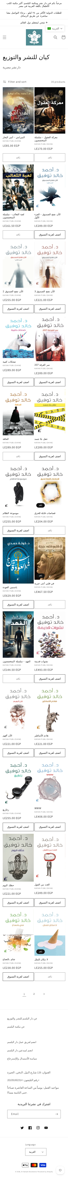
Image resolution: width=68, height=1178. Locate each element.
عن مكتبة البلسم (16, 1026)
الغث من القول (42, 884)
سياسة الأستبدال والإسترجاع (22, 1058)
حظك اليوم (8, 885)
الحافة (6, 439)
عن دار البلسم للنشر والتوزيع (22, 1018)
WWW (37, 808)
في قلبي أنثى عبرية (44, 583)
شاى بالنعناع (9, 959)
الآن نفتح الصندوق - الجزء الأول (47, 216)
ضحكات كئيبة (9, 361)
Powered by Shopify (45, 1172)
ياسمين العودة (10, 587)
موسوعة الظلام (10, 513)
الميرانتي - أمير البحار (14, 137)
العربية (32, 1151)
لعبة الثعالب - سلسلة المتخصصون (13, 216)
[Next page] (44, 994)
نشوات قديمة (41, 661)
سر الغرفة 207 (42, 364)
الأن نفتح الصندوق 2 (13, 291)
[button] (5, 37)
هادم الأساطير (41, 735)
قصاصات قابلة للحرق (44, 513)
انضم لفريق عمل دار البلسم (21, 1042)
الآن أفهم (7, 735)
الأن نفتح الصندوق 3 (44, 291)
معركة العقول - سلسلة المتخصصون (46, 139)
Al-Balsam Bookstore (29, 1172)
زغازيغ (6, 809)
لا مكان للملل (41, 959)
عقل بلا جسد (41, 439)
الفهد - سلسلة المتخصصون (16, 661)
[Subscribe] (57, 1114)
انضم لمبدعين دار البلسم (20, 1050)
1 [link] (24, 994)
